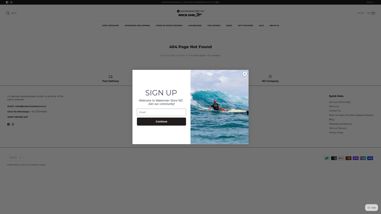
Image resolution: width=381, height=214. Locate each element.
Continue (161, 121)
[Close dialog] (244, 73)
